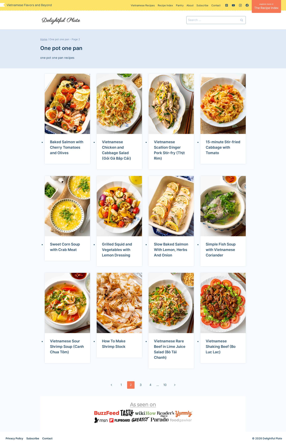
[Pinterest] (227, 5)
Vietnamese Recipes (143, 5)
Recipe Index (165, 5)
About (190, 5)
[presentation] (67, 104)
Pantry (180, 5)
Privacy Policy (14, 438)
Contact (215, 5)
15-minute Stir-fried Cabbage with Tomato (223, 147)
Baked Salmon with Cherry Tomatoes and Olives (66, 147)
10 (165, 385)
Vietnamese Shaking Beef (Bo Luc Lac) (221, 346)
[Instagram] (240, 5)
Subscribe (202, 5)
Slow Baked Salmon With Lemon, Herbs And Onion (171, 249)
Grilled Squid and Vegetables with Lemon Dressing (117, 249)
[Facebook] (247, 5)
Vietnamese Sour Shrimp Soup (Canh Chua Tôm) (67, 346)
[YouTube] (233, 5)
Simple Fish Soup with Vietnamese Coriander (221, 249)
